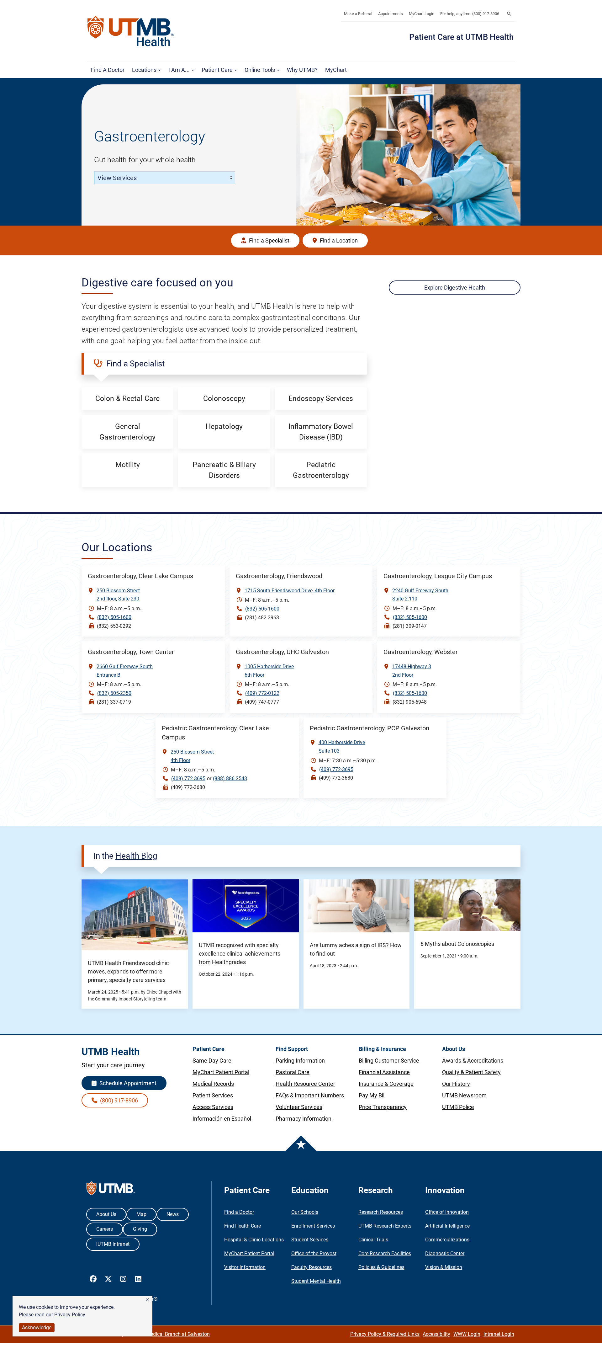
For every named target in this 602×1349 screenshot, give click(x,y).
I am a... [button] (179, 70)
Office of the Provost (313, 1253)
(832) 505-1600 (114, 617)
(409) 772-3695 (188, 778)
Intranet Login (498, 1334)
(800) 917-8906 (118, 1100)
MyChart (336, 70)
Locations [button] (145, 70)
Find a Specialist (268, 240)
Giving (140, 1229)
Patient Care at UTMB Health (461, 37)
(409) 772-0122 (262, 693)
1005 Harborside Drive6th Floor (269, 671)
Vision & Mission (443, 1267)
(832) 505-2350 (114, 693)
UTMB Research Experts (384, 1226)
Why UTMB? (302, 70)
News (172, 1214)
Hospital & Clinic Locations (254, 1240)
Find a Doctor (107, 70)
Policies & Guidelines (381, 1267)
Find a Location (338, 240)
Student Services (309, 1240)
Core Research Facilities (384, 1253)
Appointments (390, 13)
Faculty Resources (311, 1267)
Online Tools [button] (260, 70)
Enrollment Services (313, 1226)
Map (141, 1214)
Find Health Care (242, 1226)
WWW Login (466, 1334)
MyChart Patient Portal (249, 1253)
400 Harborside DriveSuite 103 (342, 746)
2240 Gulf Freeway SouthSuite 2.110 (420, 595)
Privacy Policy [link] (69, 1315)
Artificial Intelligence (447, 1226)
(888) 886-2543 (230, 778)
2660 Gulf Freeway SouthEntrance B (125, 671)
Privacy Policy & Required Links (385, 1334)
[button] (147, 1300)
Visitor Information (245, 1267)
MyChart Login (421, 13)
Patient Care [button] (218, 70)
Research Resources (380, 1212)
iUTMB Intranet (112, 1244)
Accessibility (436, 1334)
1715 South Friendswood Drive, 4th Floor (290, 591)
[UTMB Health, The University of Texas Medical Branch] (110, 1189)
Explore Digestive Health (454, 287)
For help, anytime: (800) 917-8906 (469, 13)
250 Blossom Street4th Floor (192, 756)
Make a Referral (358, 13)
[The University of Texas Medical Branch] (134, 31)
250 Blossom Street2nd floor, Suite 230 (118, 595)
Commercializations (447, 1240)
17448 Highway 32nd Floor (411, 671)
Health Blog (136, 856)
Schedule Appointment (127, 1083)
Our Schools (304, 1212)
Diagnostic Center (444, 1253)
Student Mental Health (316, 1281)
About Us (106, 1214)
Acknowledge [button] (36, 1327)
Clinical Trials (373, 1240)
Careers (104, 1229)
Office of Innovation (447, 1212)
